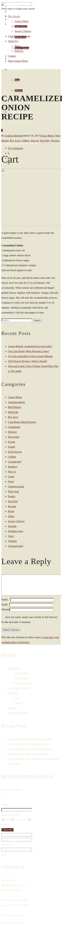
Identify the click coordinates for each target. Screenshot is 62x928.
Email (5, 604)
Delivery (19, 90)
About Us (16, 69)
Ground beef (14, 461)
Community (14, 427)
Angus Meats (15, 397)
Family (11, 446)
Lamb (11, 476)
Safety (11, 516)
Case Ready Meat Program (22, 422)
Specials (12, 526)
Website (5, 609)
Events (11, 441)
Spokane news (15, 531)
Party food (13, 491)
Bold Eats (13, 412)
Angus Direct (21, 26)
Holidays (12, 466)
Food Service (15, 451)
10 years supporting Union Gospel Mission (30, 356)
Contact (15, 101)
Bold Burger (20, 37)
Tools (11, 536)
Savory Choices (22, 48)
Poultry (12, 496)
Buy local (13, 417)
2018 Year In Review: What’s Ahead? (27, 361)
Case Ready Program (23, 59)
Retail (11, 511)
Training (12, 541)
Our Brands (17, 16)
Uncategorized (15, 546)
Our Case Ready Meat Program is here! (28, 351)
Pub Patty (13, 501)
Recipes (55, 140)
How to (12, 471)
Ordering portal (16, 486)
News (17, 80)
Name (5, 599)
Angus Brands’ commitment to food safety (30, 346)
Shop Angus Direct (21, 112)
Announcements (16, 402)
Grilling (12, 456)
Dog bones (13, 436)
